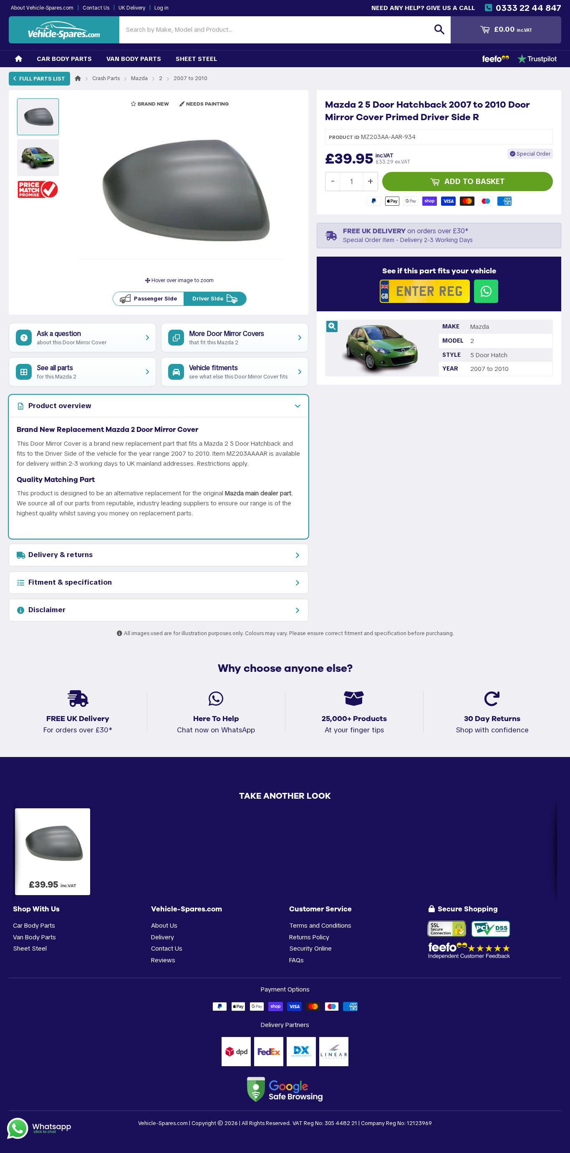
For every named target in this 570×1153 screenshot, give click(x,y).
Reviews (163, 960)
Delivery (162, 937)
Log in (161, 8)
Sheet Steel (196, 58)
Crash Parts (106, 78)
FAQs (296, 960)
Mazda (139, 78)
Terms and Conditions (320, 925)
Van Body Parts (133, 58)
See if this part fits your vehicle (439, 271)
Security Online (310, 948)
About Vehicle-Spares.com (42, 8)
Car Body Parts (64, 58)
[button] (38, 189)
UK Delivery (132, 8)
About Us (164, 925)
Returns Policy (309, 937)
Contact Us (96, 8)
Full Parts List (41, 79)
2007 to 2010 (190, 78)
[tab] (158, 406)
